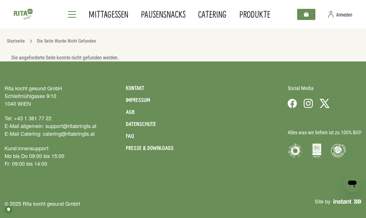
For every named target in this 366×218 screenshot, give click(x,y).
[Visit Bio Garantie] (338, 150)
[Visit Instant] (347, 201)
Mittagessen (108, 14)
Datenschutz (141, 124)
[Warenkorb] (306, 14)
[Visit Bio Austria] (316, 150)
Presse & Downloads (150, 148)
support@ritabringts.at (70, 125)
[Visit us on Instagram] (308, 103)
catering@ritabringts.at (69, 133)
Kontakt (135, 88)
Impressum (138, 100)
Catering (212, 14)
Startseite (16, 41)
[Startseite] (23, 14)
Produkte (254, 14)
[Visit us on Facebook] (292, 103)
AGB (130, 112)
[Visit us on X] (325, 103)
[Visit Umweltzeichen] (295, 150)
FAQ (130, 136)
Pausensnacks (163, 14)
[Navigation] (72, 14)
